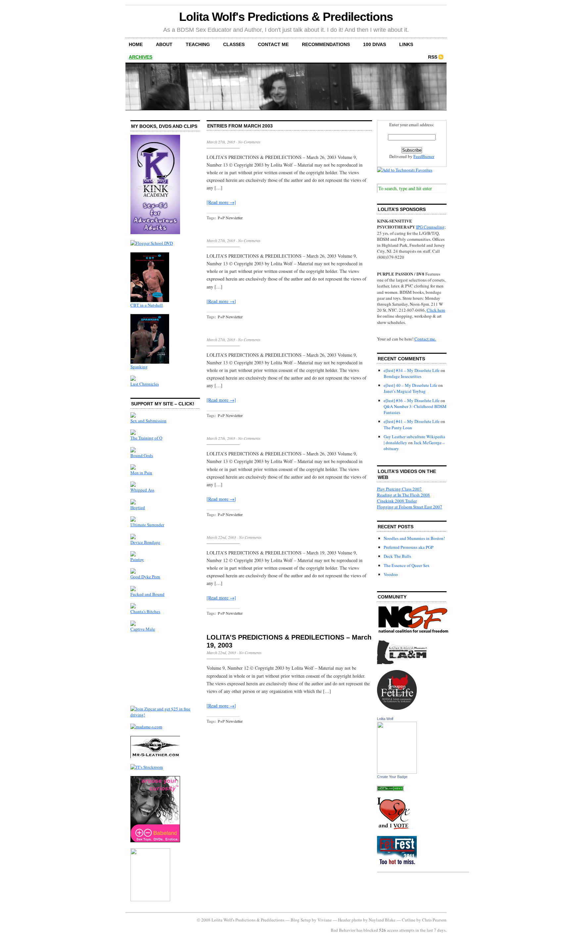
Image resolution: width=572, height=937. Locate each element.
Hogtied (137, 507)
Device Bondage (145, 542)
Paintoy (137, 559)
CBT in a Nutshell (146, 305)
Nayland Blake (382, 920)
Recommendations (326, 44)
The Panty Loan (398, 428)
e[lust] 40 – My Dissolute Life (410, 385)
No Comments (249, 141)
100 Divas (374, 44)
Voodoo (391, 574)
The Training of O (146, 438)
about (164, 44)
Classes (234, 44)
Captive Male (142, 629)
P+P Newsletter (230, 217)
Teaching (198, 44)
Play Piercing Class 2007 (399, 489)
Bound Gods (141, 455)
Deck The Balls (397, 556)
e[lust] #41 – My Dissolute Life (412, 421)
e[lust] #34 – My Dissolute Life (412, 370)
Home (136, 44)
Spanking (139, 367)
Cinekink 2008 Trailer (397, 501)
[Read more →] (221, 202)
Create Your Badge (392, 777)
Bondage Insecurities (402, 376)
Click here (436, 310)
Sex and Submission (148, 421)
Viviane (324, 920)
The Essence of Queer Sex (407, 565)
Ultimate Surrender (147, 525)
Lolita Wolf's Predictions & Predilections (286, 17)
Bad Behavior (343, 930)
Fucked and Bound (147, 594)
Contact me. (425, 339)
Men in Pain (141, 473)
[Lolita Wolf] (397, 772)
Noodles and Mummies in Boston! (414, 538)
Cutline (408, 920)
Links (406, 44)
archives (140, 57)
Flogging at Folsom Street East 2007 (409, 507)
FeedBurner (423, 156)
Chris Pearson (434, 920)
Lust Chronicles (144, 384)
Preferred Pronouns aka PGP (408, 547)
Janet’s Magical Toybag (405, 391)
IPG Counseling (430, 227)
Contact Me (273, 44)
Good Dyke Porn (145, 577)
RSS (432, 57)
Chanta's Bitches (145, 611)
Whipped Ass (142, 490)
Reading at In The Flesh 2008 (403, 495)
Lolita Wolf (385, 719)
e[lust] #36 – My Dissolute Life (412, 400)
